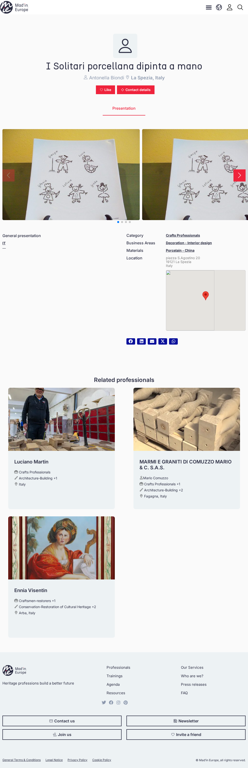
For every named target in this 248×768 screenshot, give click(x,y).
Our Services (192, 667)
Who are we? (192, 676)
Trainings (115, 676)
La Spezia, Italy (147, 78)
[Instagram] (118, 702)
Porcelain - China (180, 250)
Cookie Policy (101, 760)
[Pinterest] (126, 702)
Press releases (194, 684)
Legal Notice (54, 760)
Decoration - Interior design (189, 243)
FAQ (184, 693)
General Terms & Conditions (21, 760)
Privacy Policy (77, 760)
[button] (209, 7)
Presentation (124, 108)
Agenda (113, 684)
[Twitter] (104, 702)
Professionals (118, 667)
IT (4, 243)
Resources (116, 693)
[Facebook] (111, 702)
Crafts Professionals (183, 235)
